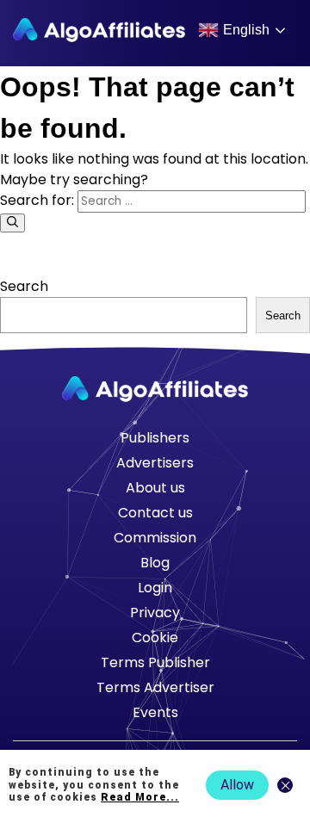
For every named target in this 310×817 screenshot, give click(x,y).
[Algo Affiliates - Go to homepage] (99, 30)
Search (24, 286)
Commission (155, 538)
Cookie (155, 637)
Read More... (140, 797)
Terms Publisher (155, 662)
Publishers (155, 438)
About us (155, 488)
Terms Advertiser (155, 687)
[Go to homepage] (155, 389)
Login (155, 587)
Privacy (155, 612)
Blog (155, 563)
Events (155, 712)
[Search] (12, 223)
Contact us (155, 513)
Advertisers (155, 463)
